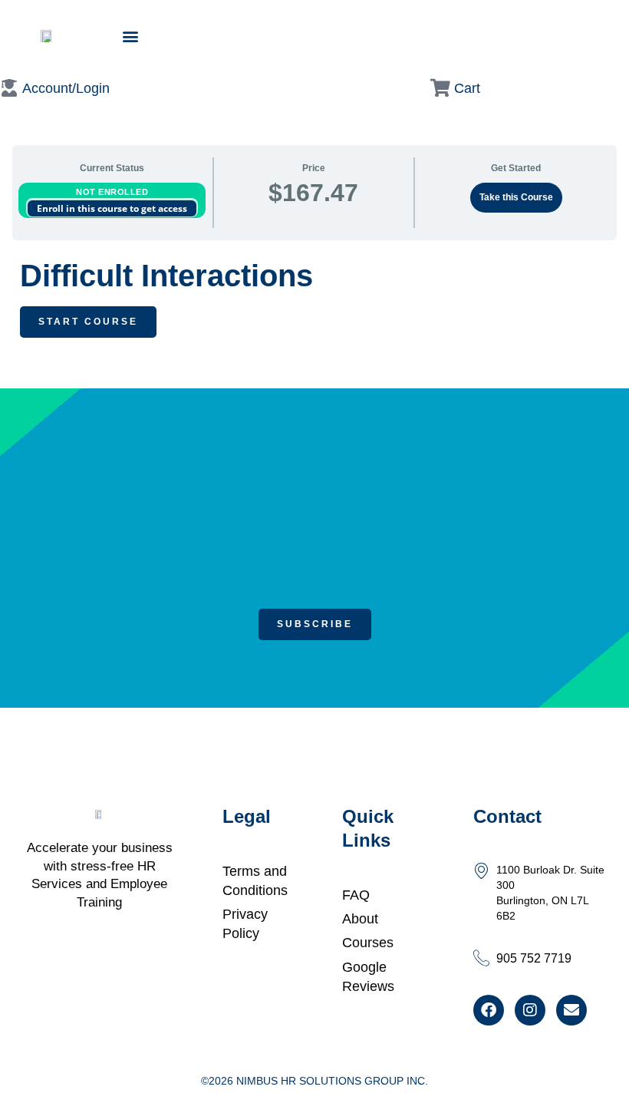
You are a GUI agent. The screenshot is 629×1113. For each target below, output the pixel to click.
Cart (467, 88)
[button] (130, 35)
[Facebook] (488, 1010)
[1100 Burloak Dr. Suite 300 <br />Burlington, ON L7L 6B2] (481, 870)
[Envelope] (571, 1010)
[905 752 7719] (481, 958)
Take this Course (516, 197)
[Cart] (441, 88)
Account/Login (66, 88)
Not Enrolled (112, 192)
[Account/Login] (9, 88)
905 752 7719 (533, 958)
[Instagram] (530, 1010)
